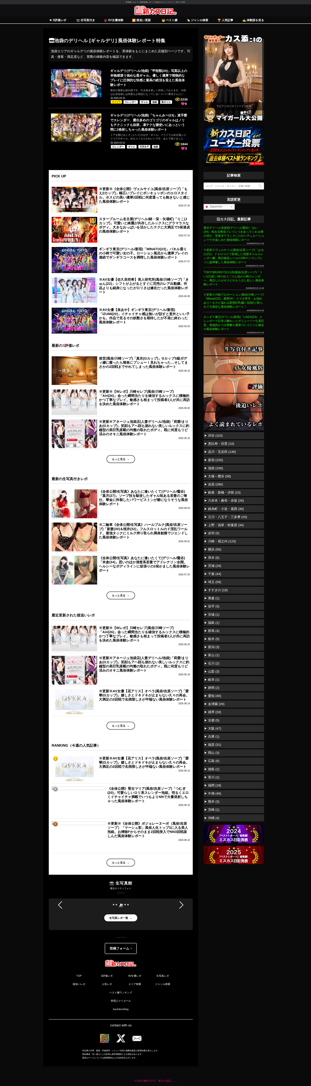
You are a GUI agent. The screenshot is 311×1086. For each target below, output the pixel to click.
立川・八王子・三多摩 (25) (227, 517)
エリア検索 (135, 984)
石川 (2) (213, 663)
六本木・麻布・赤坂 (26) (226, 500)
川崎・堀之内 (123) (222, 541)
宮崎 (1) (213, 809)
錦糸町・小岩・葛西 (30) (226, 509)
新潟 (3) (213, 647)
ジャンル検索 (162, 984)
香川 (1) (213, 777)
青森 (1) (213, 598)
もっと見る (118, 459)
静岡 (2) (213, 688)
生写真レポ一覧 (118, 917)
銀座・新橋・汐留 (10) (224, 492)
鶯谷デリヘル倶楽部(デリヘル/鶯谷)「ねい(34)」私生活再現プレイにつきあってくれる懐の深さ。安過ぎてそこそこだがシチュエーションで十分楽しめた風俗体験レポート (234, 233)
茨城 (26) (214, 566)
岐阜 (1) (213, 679)
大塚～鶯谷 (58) (219, 476)
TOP (79, 975)
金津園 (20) (216, 704)
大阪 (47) (214, 728)
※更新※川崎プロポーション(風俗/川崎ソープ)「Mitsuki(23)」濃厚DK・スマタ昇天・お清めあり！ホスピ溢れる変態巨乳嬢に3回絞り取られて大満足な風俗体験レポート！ (234, 300)
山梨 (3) (213, 671)
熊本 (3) (213, 801)
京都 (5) (213, 720)
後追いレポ (79, 984)
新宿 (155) (215, 460)
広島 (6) (213, 761)
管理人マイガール (121, 1000)
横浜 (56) (214, 549)
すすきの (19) (218, 590)
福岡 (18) (214, 785)
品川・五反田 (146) (222, 452)
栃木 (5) (213, 639)
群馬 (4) (213, 631)
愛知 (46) (214, 696)
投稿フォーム (119, 948)
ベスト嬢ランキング (120, 992)
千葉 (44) (214, 574)
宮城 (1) (213, 614)
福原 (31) (214, 744)
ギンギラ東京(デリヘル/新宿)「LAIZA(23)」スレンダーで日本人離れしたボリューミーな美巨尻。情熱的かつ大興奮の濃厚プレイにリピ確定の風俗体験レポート (234, 323)
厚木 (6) (213, 557)
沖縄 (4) (213, 818)
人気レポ (107, 984)
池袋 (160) (215, 468)
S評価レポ (107, 975)
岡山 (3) (213, 753)
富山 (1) (213, 655)
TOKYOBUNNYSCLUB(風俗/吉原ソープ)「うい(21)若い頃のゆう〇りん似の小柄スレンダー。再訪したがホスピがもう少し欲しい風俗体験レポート (234, 278)
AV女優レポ (134, 975)
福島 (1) (213, 623)
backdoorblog (121, 1009)
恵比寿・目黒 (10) (221, 443)
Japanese (215, 206)
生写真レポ (162, 975)
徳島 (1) (213, 769)
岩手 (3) (213, 606)
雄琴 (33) (214, 712)
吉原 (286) (215, 484)
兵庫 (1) (213, 736)
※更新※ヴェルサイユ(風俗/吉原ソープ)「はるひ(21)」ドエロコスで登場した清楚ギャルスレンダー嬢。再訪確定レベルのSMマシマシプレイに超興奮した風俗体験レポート (234, 256)
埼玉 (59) (214, 582)
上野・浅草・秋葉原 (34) (226, 525)
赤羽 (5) (213, 533)
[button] (113, 904)
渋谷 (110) (215, 435)
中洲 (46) (214, 793)
